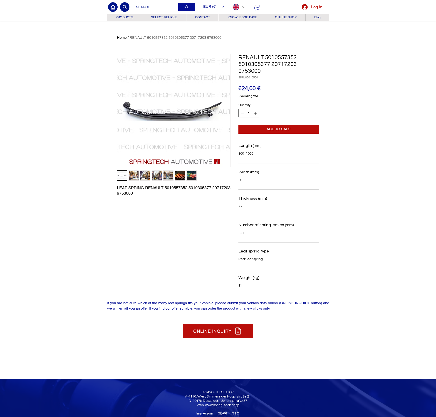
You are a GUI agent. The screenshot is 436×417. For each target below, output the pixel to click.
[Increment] (256, 113)
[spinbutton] (249, 113)
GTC (235, 413)
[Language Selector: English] (238, 7)
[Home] (113, 7)
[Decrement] (242, 113)
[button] (213, 6)
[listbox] (213, 6)
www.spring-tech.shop (222, 405)
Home (122, 37)
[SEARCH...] (186, 7)
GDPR (222, 413)
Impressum (204, 413)
